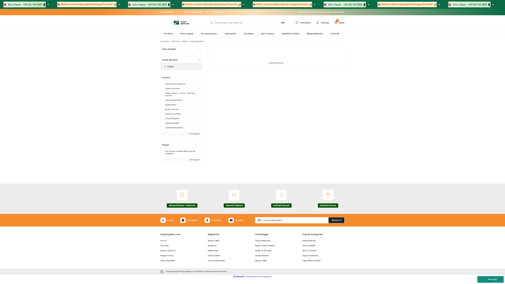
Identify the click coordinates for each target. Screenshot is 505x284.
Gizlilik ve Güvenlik (263, 250)
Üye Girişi (164, 245)
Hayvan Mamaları (310, 255)
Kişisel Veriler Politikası (265, 245)
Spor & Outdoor (309, 250)
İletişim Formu (166, 255)
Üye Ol (163, 240)
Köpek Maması (309, 240)
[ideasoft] (238, 276)
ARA (283, 22)
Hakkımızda (213, 250)
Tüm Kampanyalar (216, 260)
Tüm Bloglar (194, 160)
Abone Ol (336, 220)
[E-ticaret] (252, 276)
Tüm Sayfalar (194, 134)
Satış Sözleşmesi (262, 240)
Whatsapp (492, 279)
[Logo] (181, 22)
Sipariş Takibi (213, 240)
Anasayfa (212, 245)
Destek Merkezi (262, 255)
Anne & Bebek (308, 245)
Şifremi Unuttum (168, 250)
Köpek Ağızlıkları (197, 41)
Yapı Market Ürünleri (311, 260)
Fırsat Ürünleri (214, 255)
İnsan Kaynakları (167, 260)
